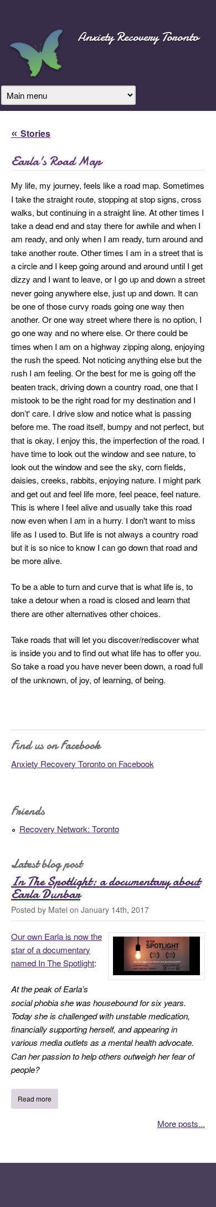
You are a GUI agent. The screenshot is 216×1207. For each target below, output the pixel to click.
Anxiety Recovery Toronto (138, 36)
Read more (38, 1098)
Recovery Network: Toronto (69, 828)
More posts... (181, 1123)
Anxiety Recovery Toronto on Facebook (82, 763)
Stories (35, 133)
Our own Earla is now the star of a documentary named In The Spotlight (56, 949)
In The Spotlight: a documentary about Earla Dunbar (105, 887)
